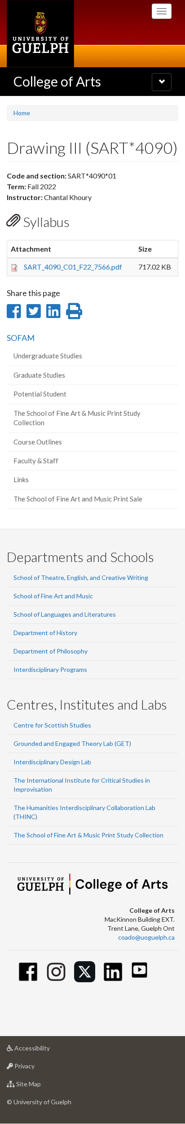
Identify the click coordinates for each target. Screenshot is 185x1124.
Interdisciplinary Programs (50, 669)
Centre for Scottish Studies (52, 725)
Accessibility (45, 1050)
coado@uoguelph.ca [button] (146, 937)
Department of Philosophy (50, 651)
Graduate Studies (39, 375)
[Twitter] (84, 971)
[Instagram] (56, 971)
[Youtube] (139, 970)
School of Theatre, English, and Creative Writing (80, 577)
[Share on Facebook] (14, 311)
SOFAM (21, 338)
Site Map (42, 1086)
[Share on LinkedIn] (53, 311)
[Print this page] (74, 311)
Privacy (38, 1068)
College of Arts (57, 81)
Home (21, 113)
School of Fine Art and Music (53, 596)
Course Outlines (37, 442)
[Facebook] (28, 971)
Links (21, 479)
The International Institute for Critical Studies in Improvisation (81, 784)
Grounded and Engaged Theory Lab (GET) (72, 743)
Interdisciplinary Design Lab (52, 762)
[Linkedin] (112, 971)
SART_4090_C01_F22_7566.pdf (73, 266)
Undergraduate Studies (47, 356)
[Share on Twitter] (33, 311)
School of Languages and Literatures (64, 614)
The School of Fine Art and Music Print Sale (77, 499)
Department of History (45, 632)
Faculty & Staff (35, 461)
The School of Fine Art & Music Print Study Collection (77, 418)
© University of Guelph (39, 1102)
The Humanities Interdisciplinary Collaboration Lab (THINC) (84, 812)
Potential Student (39, 394)
